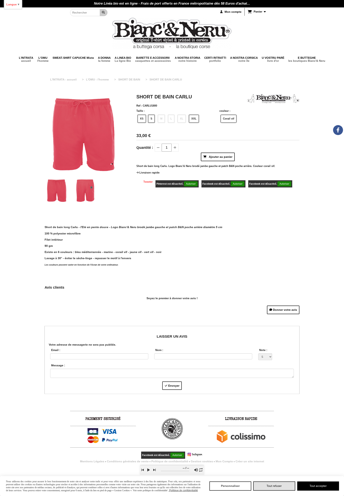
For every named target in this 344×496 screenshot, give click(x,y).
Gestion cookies (202, 461)
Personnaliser (230, 485)
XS (142, 118)
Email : (55, 350)
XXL (193, 118)
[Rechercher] (104, 12)
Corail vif (228, 118)
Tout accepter (318, 485)
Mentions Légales (92, 461)
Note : (263, 350)
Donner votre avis (284, 309)
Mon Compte (224, 461)
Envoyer (173, 385)
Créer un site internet (250, 461)
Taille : (140, 110)
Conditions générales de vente (128, 461)
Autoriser (191, 183)
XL (181, 118)
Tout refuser (274, 485)
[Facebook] (338, 130)
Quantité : (144, 148)
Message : (58, 365)
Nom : (159, 350)
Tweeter (148, 181)
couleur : (224, 110)
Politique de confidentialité (169, 461)
